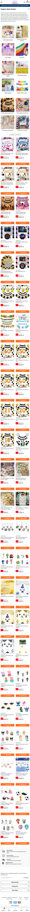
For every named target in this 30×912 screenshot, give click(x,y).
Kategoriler (15, 886)
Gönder (26, 877)
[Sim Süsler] (22, 49)
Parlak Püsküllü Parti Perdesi (22, 40)
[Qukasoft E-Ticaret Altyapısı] (15, 906)
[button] (26, 2)
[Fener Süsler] (8, 49)
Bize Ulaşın (15, 890)
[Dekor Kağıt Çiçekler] (8, 32)
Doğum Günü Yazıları (22, 93)
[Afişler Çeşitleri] (8, 85)
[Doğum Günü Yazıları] (22, 85)
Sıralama (18, 134)
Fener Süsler (8, 57)
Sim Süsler (21, 57)
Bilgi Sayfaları (15, 882)
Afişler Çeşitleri (8, 93)
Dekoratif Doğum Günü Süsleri (8, 75)
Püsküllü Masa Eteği (22, 75)
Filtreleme (12, 134)
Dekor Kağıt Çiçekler (8, 40)
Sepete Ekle (8, 163)
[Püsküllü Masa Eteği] (22, 67)
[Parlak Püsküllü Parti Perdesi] (22, 32)
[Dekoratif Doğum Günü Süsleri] (8, 67)
